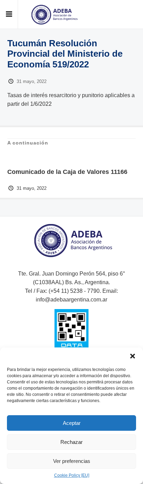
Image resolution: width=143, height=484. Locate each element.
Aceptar (72, 423)
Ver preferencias (71, 461)
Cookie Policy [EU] (71, 475)
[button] (132, 356)
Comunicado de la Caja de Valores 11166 (67, 171)
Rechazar (71, 442)
